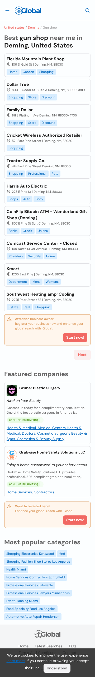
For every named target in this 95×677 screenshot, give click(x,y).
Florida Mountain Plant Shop (35, 59)
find (62, 554)
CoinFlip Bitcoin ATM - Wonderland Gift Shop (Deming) (47, 215)
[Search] (87, 10)
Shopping (46, 72)
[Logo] (28, 10)
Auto (26, 199)
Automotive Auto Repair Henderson (32, 617)
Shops (13, 199)
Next (82, 354)
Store (32, 97)
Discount (48, 97)
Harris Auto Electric (27, 186)
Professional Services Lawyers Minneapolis (38, 593)
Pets (55, 174)
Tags (73, 646)
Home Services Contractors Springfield (35, 577)
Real (27, 307)
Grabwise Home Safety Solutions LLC (52, 452)
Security (34, 256)
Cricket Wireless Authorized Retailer (44, 135)
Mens (36, 282)
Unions (43, 231)
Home (13, 72)
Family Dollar (20, 110)
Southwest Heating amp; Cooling (40, 294)
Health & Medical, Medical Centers (37, 427)
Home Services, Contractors (30, 492)
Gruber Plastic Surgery (39, 388)
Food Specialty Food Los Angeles (30, 609)
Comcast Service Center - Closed (42, 243)
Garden (28, 72)
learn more (16, 660)
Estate (13, 307)
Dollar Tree (18, 84)
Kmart (13, 268)
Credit (27, 231)
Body (39, 199)
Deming (33, 27)
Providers (16, 256)
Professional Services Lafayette (29, 585)
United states (14, 27)
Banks (13, 231)
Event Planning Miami (22, 601)
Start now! (75, 520)
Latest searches (48, 646)
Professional (37, 174)
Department (18, 282)
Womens (52, 282)
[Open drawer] (7, 10)
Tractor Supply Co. (26, 160)
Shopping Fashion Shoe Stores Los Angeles (38, 561)
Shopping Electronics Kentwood (30, 554)
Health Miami (16, 569)
